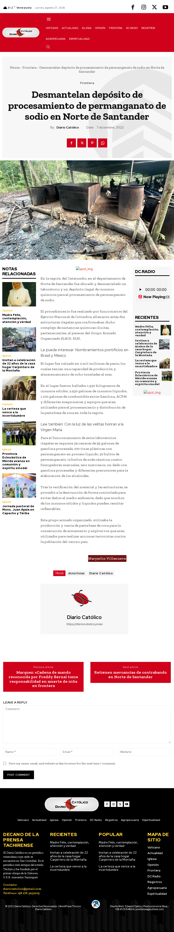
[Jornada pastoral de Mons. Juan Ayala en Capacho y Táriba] (19, 485)
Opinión (7, 310)
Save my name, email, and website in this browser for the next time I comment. (62, 763)
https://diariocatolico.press (84, 624)
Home (14, 67)
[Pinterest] (92, 142)
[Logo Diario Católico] (20, 32)
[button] (48, 47)
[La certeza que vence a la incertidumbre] (19, 388)
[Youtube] (165, 7)
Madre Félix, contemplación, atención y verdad (16, 318)
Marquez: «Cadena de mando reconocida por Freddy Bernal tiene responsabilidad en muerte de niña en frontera (43, 679)
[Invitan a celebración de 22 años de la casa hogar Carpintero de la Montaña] (19, 339)
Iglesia (6, 355)
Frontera (29, 67)
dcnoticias (76, 573)
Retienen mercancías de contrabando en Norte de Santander (130, 674)
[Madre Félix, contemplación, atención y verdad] (19, 294)
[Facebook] (132, 7)
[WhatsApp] (102, 142)
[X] (154, 7)
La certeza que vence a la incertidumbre (14, 412)
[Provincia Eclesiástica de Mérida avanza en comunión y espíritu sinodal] (19, 433)
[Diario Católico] (84, 599)
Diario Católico (67, 127)
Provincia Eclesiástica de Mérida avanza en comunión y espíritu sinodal (16, 461)
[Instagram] (143, 7)
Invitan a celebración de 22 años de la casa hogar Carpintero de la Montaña (18, 365)
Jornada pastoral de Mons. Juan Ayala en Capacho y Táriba (18, 509)
